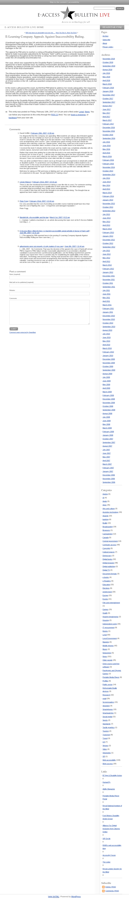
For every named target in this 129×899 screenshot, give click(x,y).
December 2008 (109, 399)
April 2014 (106, 189)
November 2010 (109, 319)
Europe (105, 595)
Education (106, 584)
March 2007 (107, 464)
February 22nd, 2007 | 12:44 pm (42, 201)
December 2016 (109, 127)
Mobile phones (108, 646)
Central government (110, 541)
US (104, 742)
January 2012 (108, 272)
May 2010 (106, 341)
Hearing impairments (110, 617)
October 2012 (108, 243)
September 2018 (109, 66)
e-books (106, 577)
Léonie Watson (25, 182)
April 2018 (106, 80)
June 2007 (107, 453)
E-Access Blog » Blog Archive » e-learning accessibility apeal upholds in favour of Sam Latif (54, 231)
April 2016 (106, 153)
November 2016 (109, 131)
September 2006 (109, 482)
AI (103, 498)
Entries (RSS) (110, 887)
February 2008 (108, 432)
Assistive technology (110, 512)
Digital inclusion (108, 563)
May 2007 (106, 457)
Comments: (13, 298)
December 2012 (109, 240)
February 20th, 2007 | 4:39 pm (42, 133)
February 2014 (108, 196)
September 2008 (109, 410)
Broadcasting (108, 527)
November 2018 (109, 59)
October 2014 (108, 171)
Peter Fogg (24, 201)
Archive (105, 36)
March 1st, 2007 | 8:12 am (60, 217)
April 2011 (106, 301)
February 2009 (108, 395)
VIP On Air (106, 839)
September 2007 (109, 442)
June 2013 (107, 218)
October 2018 (108, 62)
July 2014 (106, 178)
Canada (106, 537)
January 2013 (108, 236)
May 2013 (106, 222)
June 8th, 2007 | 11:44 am (74, 246)
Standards (106, 724)
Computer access (109, 545)
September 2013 (109, 211)
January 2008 (108, 435)
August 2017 (107, 106)
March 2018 (107, 84)
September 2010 (109, 327)
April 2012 (106, 261)
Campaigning (107, 534)
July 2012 (106, 251)
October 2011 (108, 283)
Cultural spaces (109, 552)
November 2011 (109, 279)
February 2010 (108, 352)
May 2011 (106, 298)
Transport (106, 735)
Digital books (107, 559)
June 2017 (107, 109)
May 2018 (106, 77)
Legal (81, 112)
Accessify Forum (109, 855)
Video (105, 749)
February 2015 (108, 164)
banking (106, 519)
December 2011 (109, 276)
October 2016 (108, 135)
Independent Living (110, 624)
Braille (105, 523)
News (87, 112)
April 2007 (106, 460)
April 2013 (106, 225)
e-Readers (107, 581)
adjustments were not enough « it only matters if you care (41, 246)
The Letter (106, 862)
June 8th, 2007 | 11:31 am (29, 233)
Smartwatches (108, 713)
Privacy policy (108, 47)
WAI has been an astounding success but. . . (40, 33)
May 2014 (106, 185)
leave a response (78, 115)
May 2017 (106, 113)
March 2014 (107, 193)
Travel (105, 738)
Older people (107, 660)
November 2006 (109, 479)
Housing (106, 620)
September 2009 (109, 370)
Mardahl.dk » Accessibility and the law (34, 217)
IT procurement (108, 627)
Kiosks (105, 631)
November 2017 (109, 95)
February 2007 (108, 468)
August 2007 (107, 446)
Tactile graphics (109, 727)
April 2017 (106, 117)
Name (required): (14, 274)
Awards (105, 516)
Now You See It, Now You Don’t (66, 33)
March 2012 (107, 265)
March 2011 (107, 305)
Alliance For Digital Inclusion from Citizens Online (111, 829)
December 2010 (109, 316)
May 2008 (106, 424)
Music (105, 649)
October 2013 (108, 207)
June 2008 (107, 421)
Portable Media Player (111, 677)
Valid (53, 897)
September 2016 (109, 138)
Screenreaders (108, 702)
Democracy (107, 556)
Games (105, 609)
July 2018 (106, 73)
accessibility (74, 2)
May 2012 (106, 258)
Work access (108, 764)
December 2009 (109, 359)
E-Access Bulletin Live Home (24, 27)
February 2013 (108, 232)
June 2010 (107, 337)
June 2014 (107, 182)
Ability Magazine (109, 789)
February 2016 (108, 160)
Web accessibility (109, 760)
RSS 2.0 (54, 115)
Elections (106, 588)
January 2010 (108, 355)
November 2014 (109, 167)
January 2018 (108, 91)
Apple (105, 501)
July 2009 (106, 377)
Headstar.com (112, 27)
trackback (13, 118)
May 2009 (106, 384)
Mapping (106, 642)
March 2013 (107, 229)
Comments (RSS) (112, 891)
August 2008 (107, 413)
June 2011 (106, 294)
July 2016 (106, 142)
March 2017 (107, 120)
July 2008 (106, 417)
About (105, 43)
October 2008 (108, 406)
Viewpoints (107, 753)
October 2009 (108, 366)
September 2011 (109, 287)
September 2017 (109, 102)
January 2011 (108, 312)
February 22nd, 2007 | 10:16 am (44, 182)
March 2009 (107, 392)
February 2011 (108, 308)
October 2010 (108, 323)
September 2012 (109, 247)
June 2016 (107, 146)
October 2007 (108, 439)
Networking (107, 653)
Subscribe (106, 40)
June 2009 (107, 381)
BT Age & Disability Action (112, 775)
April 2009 (106, 388)
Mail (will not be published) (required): (21, 282)
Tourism (106, 731)
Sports (105, 720)
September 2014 (109, 174)
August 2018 (107, 70)
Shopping (106, 706)
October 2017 (108, 98)
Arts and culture (109, 508)
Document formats (110, 574)
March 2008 (107, 428)
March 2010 (107, 348)
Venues (105, 745)
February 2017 (108, 124)
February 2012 (108, 269)
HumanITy (106, 782)
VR (104, 756)
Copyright (106, 548)
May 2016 (106, 149)
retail (104, 698)
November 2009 (109, 363)
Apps (105, 505)
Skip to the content (58, 2)
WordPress (76, 897)
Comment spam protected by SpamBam (22, 332)
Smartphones (108, 709)
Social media (107, 717)
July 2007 (106, 450)
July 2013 (106, 214)
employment (107, 592)
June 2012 (107, 254)
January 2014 (108, 200)
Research (106, 695)
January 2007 (108, 471)
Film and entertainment (111, 603)
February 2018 (108, 88)
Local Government (110, 638)
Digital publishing (109, 566)
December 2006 (109, 475)
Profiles (105, 681)
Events (105, 599)
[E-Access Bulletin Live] (67, 13)
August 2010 (107, 330)
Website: (12, 290)
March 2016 (107, 156)
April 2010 (106, 345)
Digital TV (106, 570)
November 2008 (109, 403)
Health (105, 613)
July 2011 (106, 290)
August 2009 (107, 374)
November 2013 (109, 203)
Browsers (106, 530)
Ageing (105, 494)
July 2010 (106, 334)
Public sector (107, 684)
